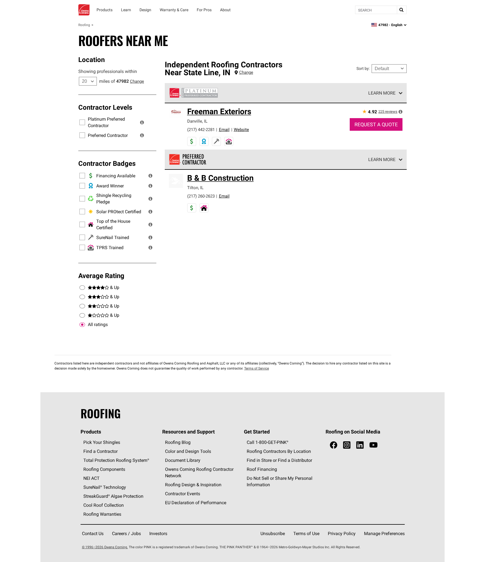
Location (91, 59)
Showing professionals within (107, 71)
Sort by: (363, 68)
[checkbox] (82, 325)
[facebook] (333, 445)
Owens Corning (84, 9)
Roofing (84, 25)
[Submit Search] (402, 10)
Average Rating (101, 275)
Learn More (381, 93)
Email (224, 129)
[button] (142, 122)
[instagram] (346, 445)
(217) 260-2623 (201, 196)
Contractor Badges (107, 163)
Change (137, 81)
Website (241, 129)
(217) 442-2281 (201, 129)
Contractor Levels (105, 107)
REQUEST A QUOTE (376, 124)
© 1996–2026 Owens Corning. (105, 547)
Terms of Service (256, 368)
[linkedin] (360, 445)
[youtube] (373, 445)
